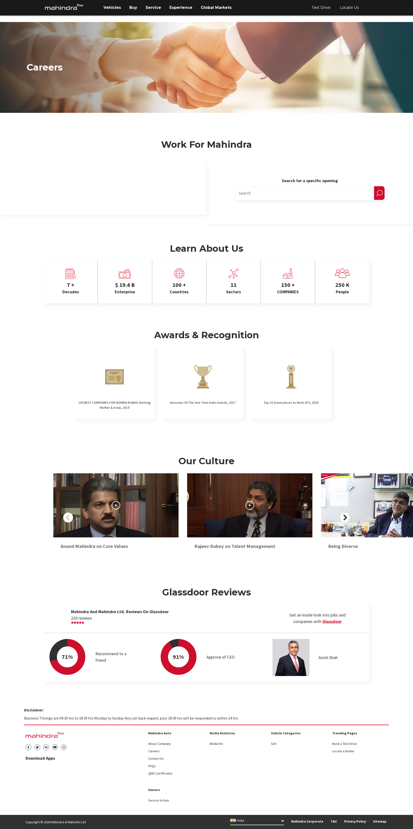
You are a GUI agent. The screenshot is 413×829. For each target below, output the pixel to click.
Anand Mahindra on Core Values (94, 546)
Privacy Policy (355, 821)
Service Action (158, 800)
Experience (180, 7)
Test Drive (321, 7)
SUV (274, 744)
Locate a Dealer (343, 751)
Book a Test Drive (344, 744)
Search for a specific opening (310, 180)
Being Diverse (343, 546)
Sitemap (379, 821)
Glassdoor (332, 621)
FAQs (152, 766)
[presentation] (68, 518)
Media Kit (216, 744)
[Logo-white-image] (64, 7)
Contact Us (156, 758)
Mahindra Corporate (307, 821)
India (240, 820)
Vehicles (112, 7)
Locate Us (349, 7)
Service (153, 7)
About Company (159, 744)
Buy (133, 7)
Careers (154, 751)
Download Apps (40, 758)
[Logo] (45, 734)
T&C (334, 821)
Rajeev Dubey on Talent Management (234, 546)
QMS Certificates (160, 773)
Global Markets (216, 7)
